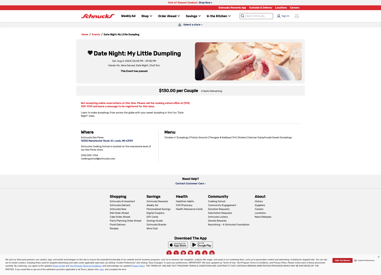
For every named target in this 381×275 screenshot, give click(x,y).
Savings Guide (155, 220)
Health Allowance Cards (189, 209)
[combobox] (256, 16)
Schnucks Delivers (120, 205)
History (259, 201)
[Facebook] (169, 253)
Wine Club (152, 228)
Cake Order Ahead (120, 216)
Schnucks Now (118, 209)
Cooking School (216, 201)
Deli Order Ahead (119, 213)
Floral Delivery (118, 224)
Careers (294, 7)
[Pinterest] (183, 253)
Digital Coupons (155, 213)
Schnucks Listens (218, 216)
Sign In (285, 16)
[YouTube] (204, 253)
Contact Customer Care (189, 183)
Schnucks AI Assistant (122, 201)
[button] (364, 260)
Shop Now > (205, 2)
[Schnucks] (98, 16)
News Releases (263, 216)
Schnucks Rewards (157, 201)
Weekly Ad (128, 16)
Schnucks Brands (156, 224)
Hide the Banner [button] (342, 260)
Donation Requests (218, 209)
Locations (281, 7)
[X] (176, 253)
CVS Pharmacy (184, 205)
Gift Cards (152, 216)
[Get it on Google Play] (202, 244)
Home (85, 34)
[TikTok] (197, 253)
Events (96, 34)
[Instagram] (190, 253)
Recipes (114, 228)
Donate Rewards (217, 220)
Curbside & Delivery (260, 7)
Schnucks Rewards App (232, 7)
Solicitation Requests (220, 213)
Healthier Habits (185, 201)
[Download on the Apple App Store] (178, 244)
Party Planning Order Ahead (125, 220)
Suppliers (260, 205)
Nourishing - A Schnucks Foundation (228, 224)
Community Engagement (222, 205)
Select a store (191, 24)
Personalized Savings (159, 209)
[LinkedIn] (212, 253)
